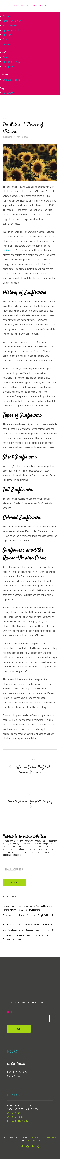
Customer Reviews (12, 61)
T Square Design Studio (32, 1140)
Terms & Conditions (49, 1137)
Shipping (7, 34)
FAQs (5, 57)
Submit (14, 882)
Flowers (7, 16)
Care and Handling (11, 79)
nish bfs (8, 136)
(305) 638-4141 (15, 1113)
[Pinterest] (32, 1147)
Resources (8, 93)
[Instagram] (27, 1147)
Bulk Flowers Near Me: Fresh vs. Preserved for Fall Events (27, 924)
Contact (7, 44)
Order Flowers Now (12, 20)
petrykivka (9, 250)
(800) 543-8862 (40, 5)
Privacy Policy (36, 1137)
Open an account (11, 30)
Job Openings (9, 66)
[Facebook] (22, 1147)
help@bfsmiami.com (17, 1120)
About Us (4, 52)
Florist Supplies (10, 25)
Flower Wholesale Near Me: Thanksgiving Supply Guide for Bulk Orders (29, 917)
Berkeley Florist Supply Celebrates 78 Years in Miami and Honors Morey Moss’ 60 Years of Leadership (27, 907)
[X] (37, 1147)
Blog (5, 39)
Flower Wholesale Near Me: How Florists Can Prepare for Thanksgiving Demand (27, 937)
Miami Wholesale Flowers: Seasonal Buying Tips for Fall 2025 (29, 930)
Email (10, 1012)
